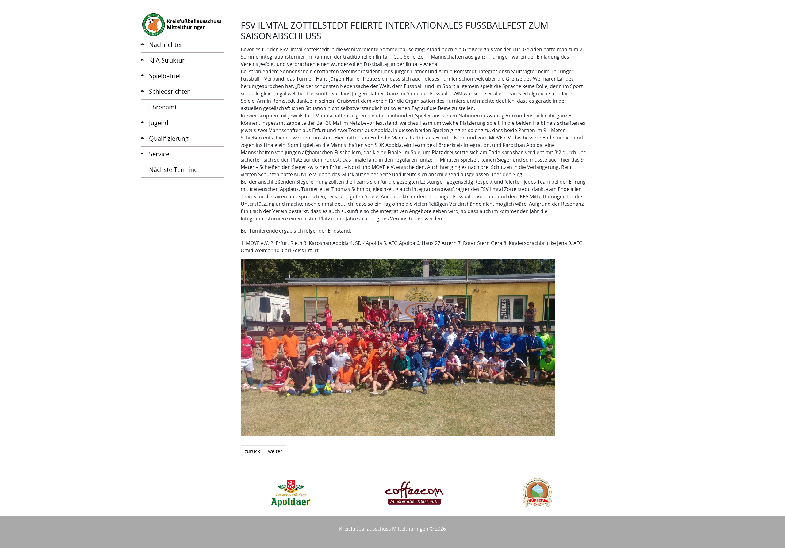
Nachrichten (166, 44)
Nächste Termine (173, 170)
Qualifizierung (169, 138)
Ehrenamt (163, 107)
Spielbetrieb (166, 76)
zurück (252, 451)
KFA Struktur (167, 60)
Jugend (158, 123)
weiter (275, 451)
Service (159, 154)
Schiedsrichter (169, 91)
